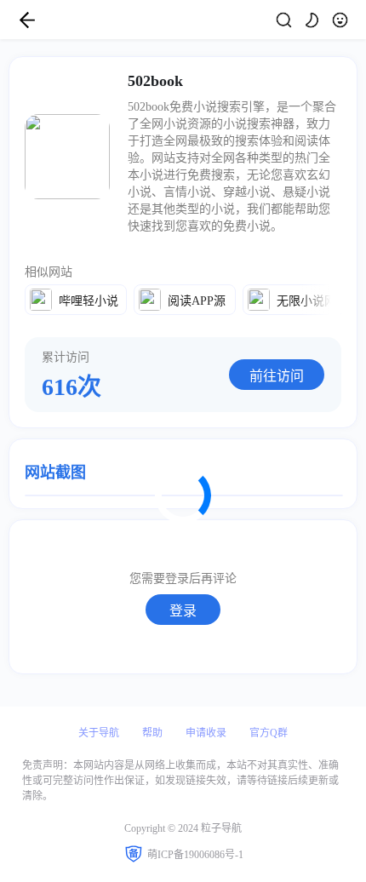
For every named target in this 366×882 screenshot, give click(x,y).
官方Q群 (268, 733)
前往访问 (276, 376)
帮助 (152, 733)
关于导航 (98, 733)
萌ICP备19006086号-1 (195, 855)
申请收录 (206, 733)
